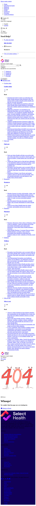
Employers (7, 11)
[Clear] (17, 65)
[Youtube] (9, 479)
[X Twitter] (4, 479)
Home (5, 4)
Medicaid (6, 8)
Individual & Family (9, 5)
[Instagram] (6, 479)
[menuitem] (19, 87)
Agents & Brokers (9, 14)
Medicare (6, 7)
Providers (6, 13)
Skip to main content (6, 1)
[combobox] (8, 65)
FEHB (6, 10)
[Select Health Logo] (13, 420)
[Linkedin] (8, 479)
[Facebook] (2, 479)
